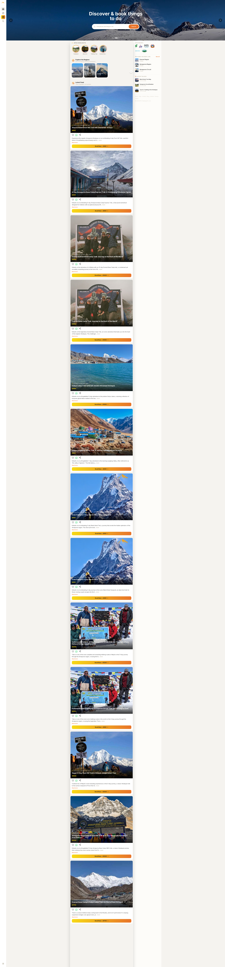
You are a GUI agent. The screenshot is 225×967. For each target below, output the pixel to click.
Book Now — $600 (101, 469)
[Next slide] (220, 20)
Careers (152, 96)
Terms (136, 98)
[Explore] (3, 13)
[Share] (80, 135)
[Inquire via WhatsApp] (76, 135)
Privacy (156, 96)
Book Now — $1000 (101, 791)
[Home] (3, 9)
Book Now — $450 (100, 146)
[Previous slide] (11, 20)
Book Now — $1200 (101, 662)
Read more (75, 142)
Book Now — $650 (100, 211)
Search (133, 26)
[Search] (3, 21)
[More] (3, 964)
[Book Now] (3, 17)
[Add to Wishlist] (73, 135)
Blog (148, 96)
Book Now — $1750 (101, 921)
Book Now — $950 (100, 727)
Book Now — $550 (100, 533)
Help (140, 96)
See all (158, 56)
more (100, 140)
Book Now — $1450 (101, 340)
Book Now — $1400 (101, 275)
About (136, 96)
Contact (144, 96)
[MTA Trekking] (3, 2)
